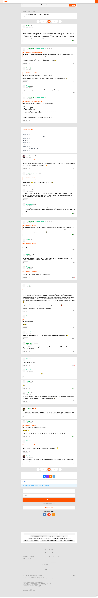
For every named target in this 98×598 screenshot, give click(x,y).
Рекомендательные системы (29, 590)
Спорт (29, 11)
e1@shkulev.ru (38, 586)
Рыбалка (33, 11)
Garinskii (28, 408)
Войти (49, 500)
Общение (24, 11)
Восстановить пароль (49, 503)
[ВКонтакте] (44, 476)
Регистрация (49, 507)
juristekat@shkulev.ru (63, 588)
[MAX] (47, 476)
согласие (66, 4)
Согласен (72, 5)
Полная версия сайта (28, 556)
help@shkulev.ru (32, 589)
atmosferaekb (29, 156)
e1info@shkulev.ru (54, 588)
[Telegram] (54, 476)
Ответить (25, 41)
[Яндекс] (49, 514)
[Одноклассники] (50, 476)
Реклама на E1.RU (54, 556)
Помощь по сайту (27, 558)
